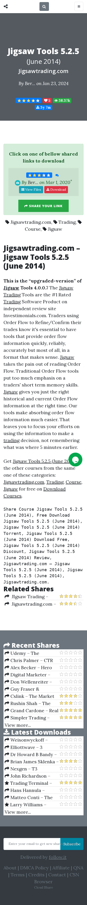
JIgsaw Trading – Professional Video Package (26, 597)
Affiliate (61, 868)
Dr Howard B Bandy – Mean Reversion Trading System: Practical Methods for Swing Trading (31, 755)
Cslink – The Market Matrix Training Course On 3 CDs (30, 696)
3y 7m (45, 107)
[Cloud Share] (7, 6)
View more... (18, 725)
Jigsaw (55, 229)
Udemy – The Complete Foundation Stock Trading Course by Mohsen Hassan (32, 653)
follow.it (58, 857)
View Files (32, 189)
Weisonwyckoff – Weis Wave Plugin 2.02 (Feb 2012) (29, 740)
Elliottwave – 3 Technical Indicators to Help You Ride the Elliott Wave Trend (31, 747)
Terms (18, 874)
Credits (36, 874)
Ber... (30, 83)
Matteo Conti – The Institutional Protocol (29, 798)
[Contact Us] (75, 459)
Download (57, 189)
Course (33, 229)
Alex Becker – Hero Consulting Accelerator (30, 668)
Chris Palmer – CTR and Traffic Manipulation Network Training (32, 660)
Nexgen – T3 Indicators (21, 769)
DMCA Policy (34, 868)
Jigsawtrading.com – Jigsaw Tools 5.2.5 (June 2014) (30, 604)
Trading (67, 222)
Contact (57, 874)
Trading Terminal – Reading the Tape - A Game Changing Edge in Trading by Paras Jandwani (31, 783)
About (9, 868)
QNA (78, 868)
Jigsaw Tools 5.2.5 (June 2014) (44, 461)
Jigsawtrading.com (43, 71)
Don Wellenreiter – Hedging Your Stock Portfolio (28, 682)
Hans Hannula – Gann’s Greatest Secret (30, 790)
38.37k (64, 100)
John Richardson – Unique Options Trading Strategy (31, 776)
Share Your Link (45, 206)
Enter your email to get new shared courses (43, 844)
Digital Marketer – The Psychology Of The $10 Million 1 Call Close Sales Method (30, 675)
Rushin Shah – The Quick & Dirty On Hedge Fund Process (31, 703)
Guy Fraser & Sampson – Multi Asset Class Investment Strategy (30, 689)
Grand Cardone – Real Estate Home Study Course (31, 711)
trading (11, 440)
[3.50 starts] (29, 100)
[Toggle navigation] (78, 6)
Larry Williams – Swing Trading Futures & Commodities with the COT (32, 805)
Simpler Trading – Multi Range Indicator (28, 718)
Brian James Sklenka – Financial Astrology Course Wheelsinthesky (32, 762)
